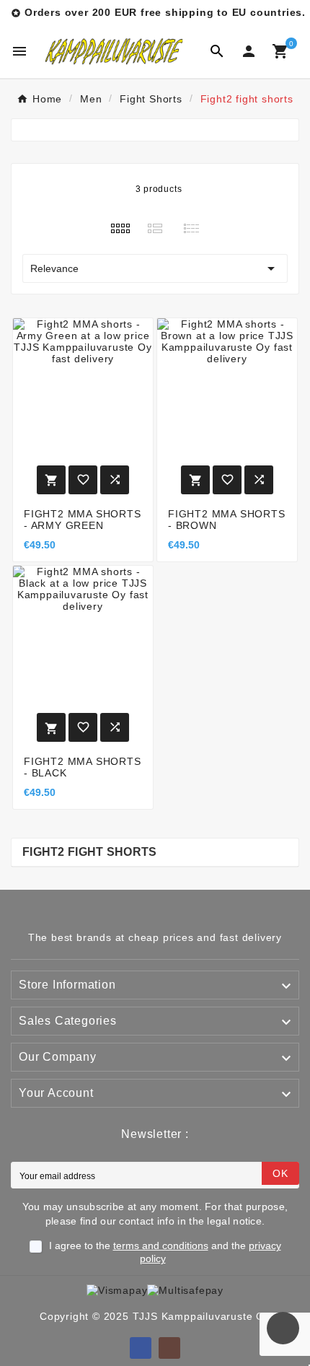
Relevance (155, 268)
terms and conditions (160, 1245)
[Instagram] (169, 1348)
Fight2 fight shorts (89, 852)
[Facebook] (140, 1348)
